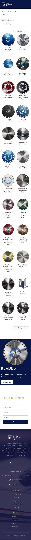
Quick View (8, 45)
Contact (15, 526)
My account (17, 494)
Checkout (16, 497)
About (14, 523)
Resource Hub (17, 507)
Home (3, 11)
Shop (14, 501)
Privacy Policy (17, 504)
